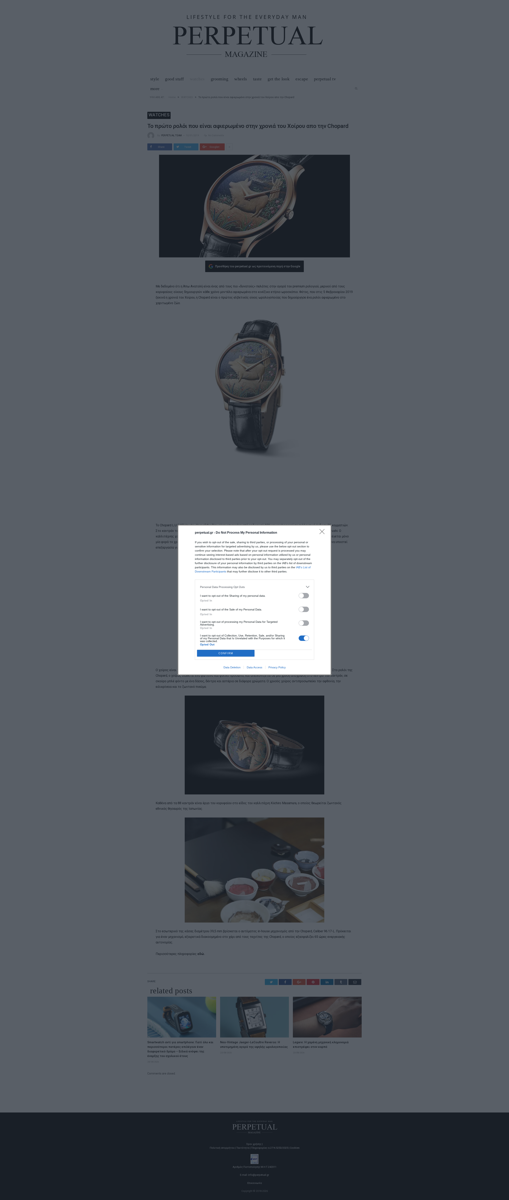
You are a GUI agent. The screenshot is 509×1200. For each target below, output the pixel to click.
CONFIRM (226, 653)
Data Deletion (232, 667)
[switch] (304, 595)
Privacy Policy (277, 667)
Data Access (254, 667)
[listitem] (254, 587)
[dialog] (254, 600)
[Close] (323, 533)
